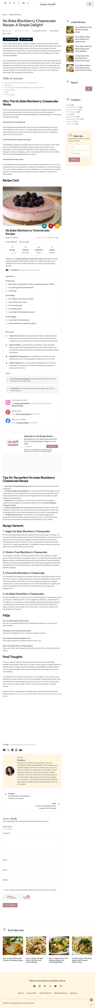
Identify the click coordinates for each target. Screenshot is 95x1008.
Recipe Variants (10, 90)
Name (5, 860)
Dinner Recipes (71, 112)
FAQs (6, 92)
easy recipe (23, 744)
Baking (68, 105)
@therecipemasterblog (22, 403)
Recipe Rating (7, 826)
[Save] (44, 226)
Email (5, 870)
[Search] (88, 88)
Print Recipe (27, 39)
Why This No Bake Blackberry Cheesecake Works (21, 83)
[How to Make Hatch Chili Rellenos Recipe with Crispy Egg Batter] (70, 49)
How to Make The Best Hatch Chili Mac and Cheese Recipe (82, 39)
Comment (6, 833)
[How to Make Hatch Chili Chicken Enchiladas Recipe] (70, 30)
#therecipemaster (17, 405)
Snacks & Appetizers (73, 119)
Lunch (68, 114)
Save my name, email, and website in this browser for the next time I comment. (31, 890)
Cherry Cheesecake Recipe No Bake (26, 694)
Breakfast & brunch (72, 107)
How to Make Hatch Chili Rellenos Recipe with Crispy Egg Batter (83, 48)
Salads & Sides (71, 117)
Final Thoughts (10, 95)
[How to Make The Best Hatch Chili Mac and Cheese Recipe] (70, 40)
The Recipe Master (22, 423)
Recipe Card (9, 85)
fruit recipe (31, 744)
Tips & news (70, 121)
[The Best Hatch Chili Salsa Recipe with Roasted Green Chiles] (70, 59)
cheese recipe (14, 744)
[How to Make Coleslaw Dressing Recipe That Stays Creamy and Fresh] (70, 68)
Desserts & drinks (23, 31)
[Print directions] (57, 226)
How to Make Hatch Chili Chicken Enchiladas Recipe (83, 29)
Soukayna (8, 31)
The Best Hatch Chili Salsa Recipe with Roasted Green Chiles (82, 58)
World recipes (70, 124)
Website (5, 880)
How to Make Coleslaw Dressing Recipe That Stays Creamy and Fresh (83, 68)
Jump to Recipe (11, 39)
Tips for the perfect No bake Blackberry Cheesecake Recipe (24, 87)
